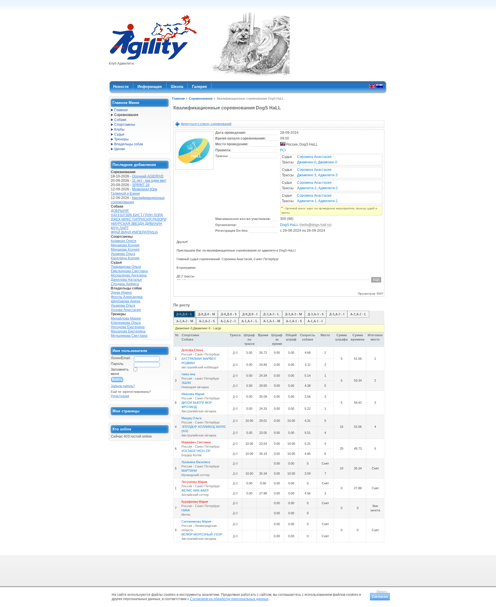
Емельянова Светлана (129, 271)
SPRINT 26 (141, 185)
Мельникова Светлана (129, 336)
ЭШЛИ (186, 382)
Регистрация (120, 396)
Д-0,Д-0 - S (229, 314)
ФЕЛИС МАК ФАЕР (195, 490)
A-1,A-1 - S (294, 321)
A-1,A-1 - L (249, 321)
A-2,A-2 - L (358, 314)
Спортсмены (124, 125)
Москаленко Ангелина (129, 275)
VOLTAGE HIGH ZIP (195, 451)
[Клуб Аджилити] (153, 60)
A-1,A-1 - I (315, 321)
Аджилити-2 (307, 188)
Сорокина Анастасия (314, 157)
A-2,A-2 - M (184, 321)
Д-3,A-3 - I (336, 314)
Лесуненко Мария (194, 482)
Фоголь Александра (127, 297)
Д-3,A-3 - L (271, 314)
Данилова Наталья (126, 280)
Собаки (120, 120)
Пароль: (117, 364)
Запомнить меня (120, 372)
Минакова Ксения (125, 245)
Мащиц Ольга (191, 418)
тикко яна (188, 374)
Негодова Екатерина (128, 327)
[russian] (379, 86)
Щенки (119, 149)
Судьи (119, 134)
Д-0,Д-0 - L (184, 314)
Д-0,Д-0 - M (206, 314)
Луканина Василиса (195, 462)
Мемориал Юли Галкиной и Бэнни (134, 191)
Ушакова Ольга (123, 254)
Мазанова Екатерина (128, 331)
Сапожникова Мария (196, 521)
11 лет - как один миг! (149, 181)
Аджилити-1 (307, 201)
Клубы (119, 129)
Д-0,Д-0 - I (249, 314)
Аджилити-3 (328, 175)
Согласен (380, 597)
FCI (283, 150)
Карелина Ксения (125, 258)
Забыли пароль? (123, 386)
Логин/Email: (121, 358)
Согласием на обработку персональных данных (229, 599)
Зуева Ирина (121, 293)
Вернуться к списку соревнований (206, 123)
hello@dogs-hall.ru (315, 225)
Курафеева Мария (194, 501)
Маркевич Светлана (196, 442)
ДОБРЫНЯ (120, 211)
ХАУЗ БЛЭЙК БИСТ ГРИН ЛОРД (137, 215)
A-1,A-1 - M (271, 321)
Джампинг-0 (306, 162)
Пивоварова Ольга (126, 267)
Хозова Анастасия (126, 310)
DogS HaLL (289, 225)
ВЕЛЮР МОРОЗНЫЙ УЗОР (201, 534)
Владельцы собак (128, 144)
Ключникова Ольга (126, 323)
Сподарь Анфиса (125, 284)
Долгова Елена (192, 350)
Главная (178, 98)
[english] (372, 86)
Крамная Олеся (123, 241)
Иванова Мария (192, 394)
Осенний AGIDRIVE (148, 176)
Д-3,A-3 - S (315, 314)
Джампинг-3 (306, 175)
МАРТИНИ (189, 470)
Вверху (382, 591)
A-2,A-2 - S (207, 321)
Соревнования (200, 98)
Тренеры (121, 139)
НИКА (185, 510)
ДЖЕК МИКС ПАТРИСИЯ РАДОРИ (138, 219)
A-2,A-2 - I (228, 321)
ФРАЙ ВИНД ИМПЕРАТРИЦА (134, 232)
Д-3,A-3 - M (293, 314)
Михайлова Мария (126, 318)
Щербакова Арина (125, 301)
